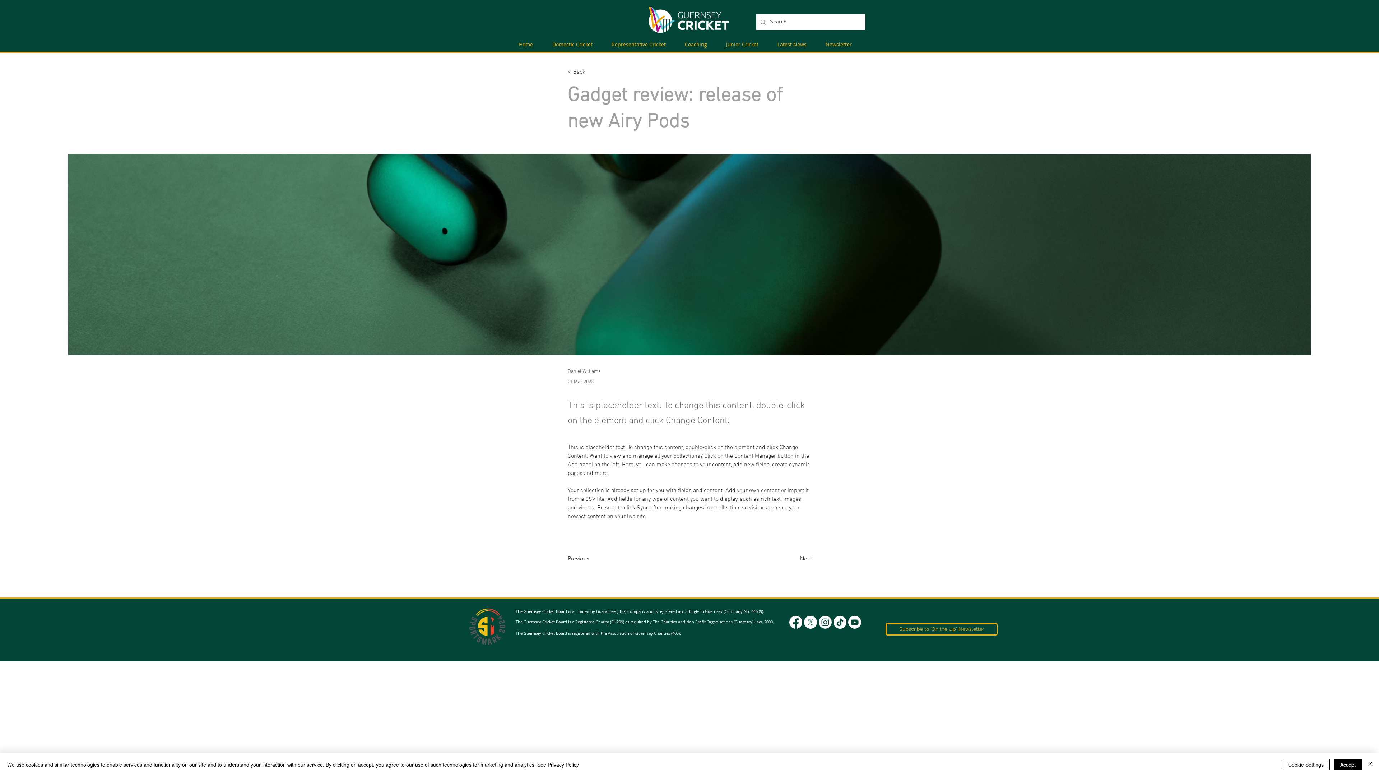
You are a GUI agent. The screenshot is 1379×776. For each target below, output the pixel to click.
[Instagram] (825, 622)
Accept (1348, 764)
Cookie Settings (1306, 764)
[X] (810, 622)
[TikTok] (840, 622)
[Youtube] (854, 622)
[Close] (1370, 764)
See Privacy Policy (558, 764)
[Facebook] (795, 622)
